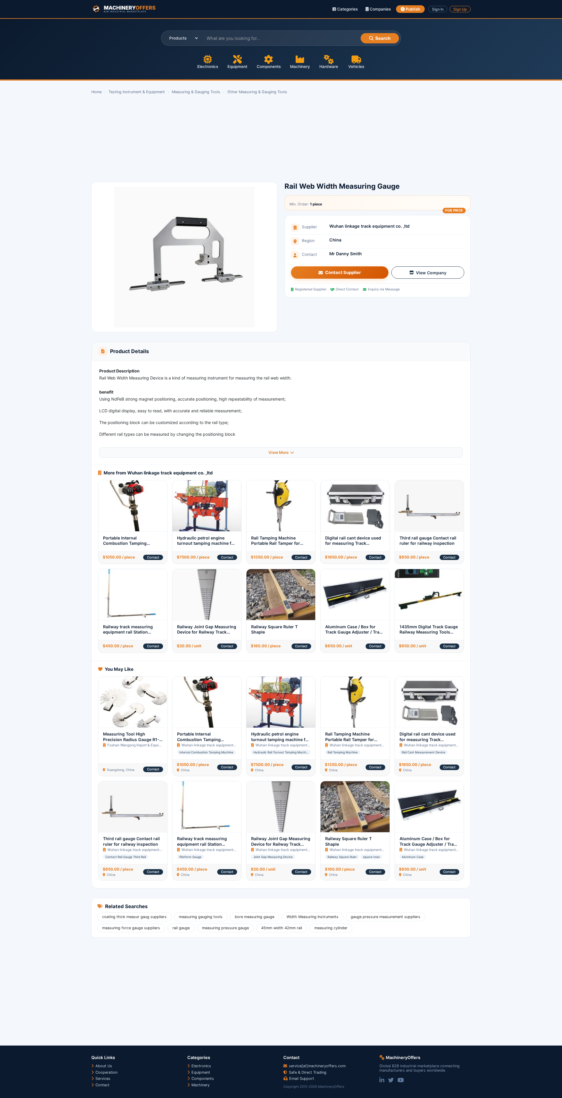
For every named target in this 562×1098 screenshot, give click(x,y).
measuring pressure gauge (225, 928)
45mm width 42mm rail (281, 928)
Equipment (237, 66)
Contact (153, 557)
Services (102, 1078)
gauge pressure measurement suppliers (385, 917)
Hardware (328, 66)
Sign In (437, 9)
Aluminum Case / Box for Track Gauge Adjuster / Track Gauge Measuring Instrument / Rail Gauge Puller (355, 634)
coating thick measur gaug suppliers (134, 917)
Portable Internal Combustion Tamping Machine (125, 543)
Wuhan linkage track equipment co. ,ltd (369, 226)
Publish (412, 9)
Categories (347, 9)
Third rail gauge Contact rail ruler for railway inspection (428, 540)
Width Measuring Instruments (312, 917)
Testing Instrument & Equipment (137, 92)
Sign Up (460, 9)
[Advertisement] (267, 138)
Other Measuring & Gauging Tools (257, 92)
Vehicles (356, 66)
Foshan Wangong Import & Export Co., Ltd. (141, 745)
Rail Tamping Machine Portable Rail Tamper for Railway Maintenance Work (278, 543)
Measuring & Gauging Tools (196, 92)
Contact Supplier (343, 272)
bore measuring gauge (254, 917)
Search (382, 38)
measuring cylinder (330, 928)
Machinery (300, 66)
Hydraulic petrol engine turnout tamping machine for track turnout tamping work (206, 543)
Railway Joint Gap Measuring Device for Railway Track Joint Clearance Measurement (206, 634)
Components (269, 66)
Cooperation (105, 1072)
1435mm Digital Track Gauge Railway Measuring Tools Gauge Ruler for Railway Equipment (429, 634)
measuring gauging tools (200, 917)
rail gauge (181, 928)
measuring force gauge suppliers (131, 928)
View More (278, 452)
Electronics (207, 66)
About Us (103, 1066)
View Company (431, 272)
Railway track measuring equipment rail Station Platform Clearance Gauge (129, 632)
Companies (380, 9)
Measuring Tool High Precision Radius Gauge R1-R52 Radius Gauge (131, 739)
